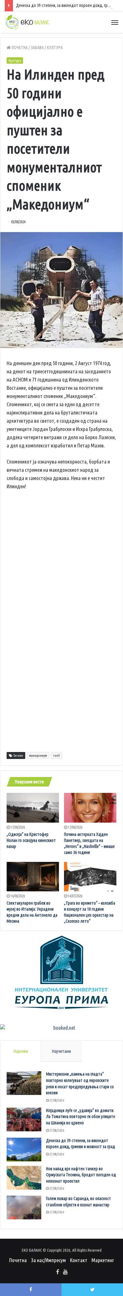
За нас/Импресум (48, 1260)
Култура (55, 47)
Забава (37, 47)
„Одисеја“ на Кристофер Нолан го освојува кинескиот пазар (31, 840)
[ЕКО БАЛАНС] (27, 22)
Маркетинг (102, 1260)
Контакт (78, 1260)
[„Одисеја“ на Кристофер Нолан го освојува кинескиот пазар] (33, 808)
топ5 (56, 755)
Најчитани (61, 1051)
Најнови (20, 1051)
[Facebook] (58, 1272)
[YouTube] (65, 1272)
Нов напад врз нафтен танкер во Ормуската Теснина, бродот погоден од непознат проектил (81, 1175)
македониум (38, 755)
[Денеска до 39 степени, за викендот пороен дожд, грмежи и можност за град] (24, 1149)
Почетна (19, 47)
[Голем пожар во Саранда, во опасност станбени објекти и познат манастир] (24, 1207)
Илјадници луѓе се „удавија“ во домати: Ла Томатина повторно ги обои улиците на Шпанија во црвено (80, 1116)
